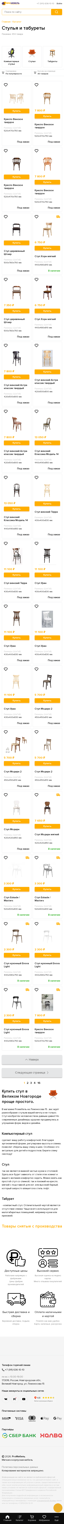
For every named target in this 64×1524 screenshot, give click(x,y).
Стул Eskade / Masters (12, 899)
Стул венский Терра (46, 511)
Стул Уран (40, 583)
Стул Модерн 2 (43, 708)
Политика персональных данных (20, 1467)
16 (38, 1083)
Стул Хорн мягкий (45, 256)
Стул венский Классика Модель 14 (47, 453)
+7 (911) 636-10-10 (45, 3)
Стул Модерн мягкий (47, 834)
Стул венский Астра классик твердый (15, 387)
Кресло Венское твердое (13, 121)
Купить (17, 110)
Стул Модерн (11, 829)
